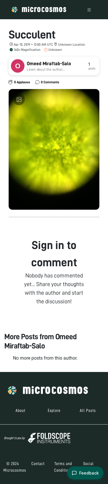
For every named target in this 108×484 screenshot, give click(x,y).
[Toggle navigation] (89, 10)
